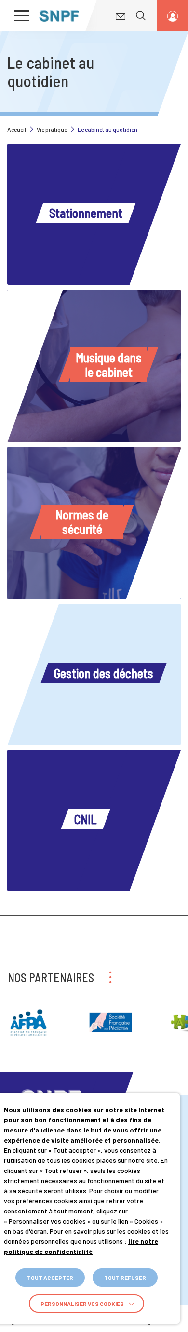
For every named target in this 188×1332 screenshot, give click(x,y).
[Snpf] (59, 16)
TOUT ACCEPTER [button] (50, 1277)
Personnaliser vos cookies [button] (82, 1303)
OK (143, 42)
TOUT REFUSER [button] (125, 1277)
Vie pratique (52, 129)
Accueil (16, 129)
